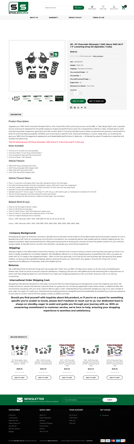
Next (65, 98)
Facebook (105, 415)
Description (16, 114)
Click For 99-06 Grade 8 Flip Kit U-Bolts (23, 207)
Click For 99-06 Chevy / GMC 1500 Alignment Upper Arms (29, 211)
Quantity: (73, 90)
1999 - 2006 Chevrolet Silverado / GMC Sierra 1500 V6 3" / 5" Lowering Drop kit (43, 362)
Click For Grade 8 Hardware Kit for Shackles (24, 216)
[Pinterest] (85, 107)
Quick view (19, 350)
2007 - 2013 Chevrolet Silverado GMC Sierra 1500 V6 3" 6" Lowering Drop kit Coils (67, 362)
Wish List (72, 420)
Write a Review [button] (98, 56)
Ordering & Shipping (46, 423)
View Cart (72, 423)
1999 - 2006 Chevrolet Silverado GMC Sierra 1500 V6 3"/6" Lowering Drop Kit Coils (90, 362)
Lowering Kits (13, 418)
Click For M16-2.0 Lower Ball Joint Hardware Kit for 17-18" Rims (31, 213)
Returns (42, 429)
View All (11, 431)
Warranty (53, 17)
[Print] (78, 107)
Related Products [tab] (19, 337)
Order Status (92, 9)
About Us (34, 17)
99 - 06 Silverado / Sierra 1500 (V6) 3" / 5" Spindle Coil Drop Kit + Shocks (19, 362)
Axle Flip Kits (13, 426)
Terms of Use (98, 17)
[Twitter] (82, 107)
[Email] (75, 107)
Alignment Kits (13, 420)
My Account (114, 9)
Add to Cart (19, 377)
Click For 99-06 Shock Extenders (20, 209)
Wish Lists (103, 9)
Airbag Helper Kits (14, 423)
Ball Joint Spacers (14, 429)
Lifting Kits (12, 415)
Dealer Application (45, 418)
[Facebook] (71, 107)
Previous (9, 98)
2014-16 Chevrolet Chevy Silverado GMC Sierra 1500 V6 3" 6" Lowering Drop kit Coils (114, 362)
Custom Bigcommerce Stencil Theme (73, 441)
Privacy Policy (75, 17)
